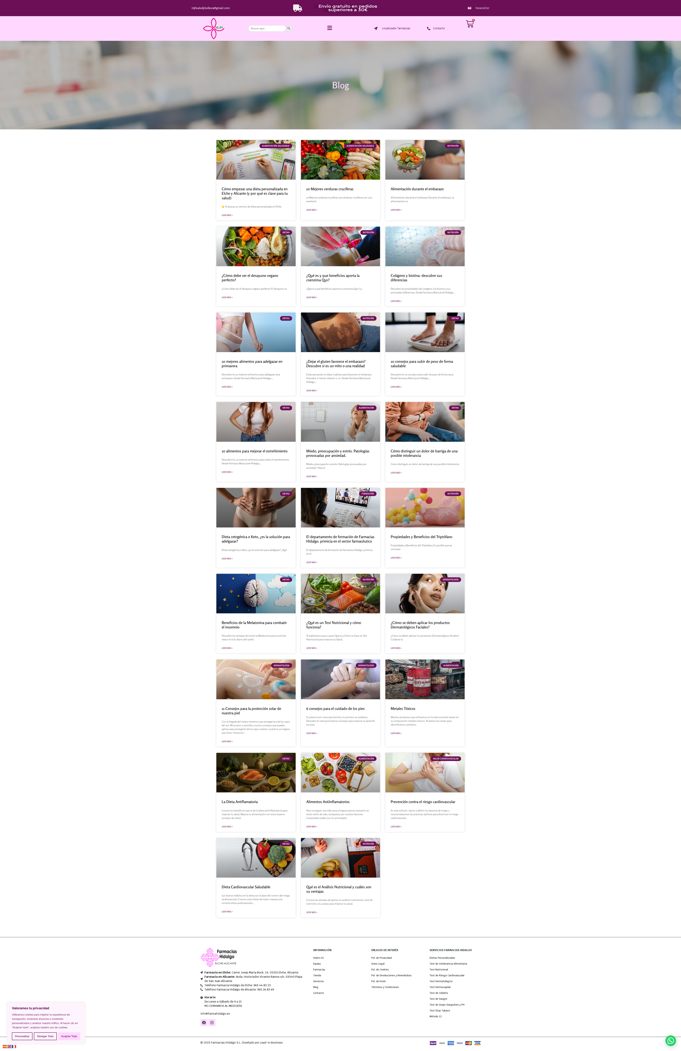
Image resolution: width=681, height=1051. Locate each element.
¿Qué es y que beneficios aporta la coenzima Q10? (332, 277)
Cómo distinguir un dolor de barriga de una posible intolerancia (424, 453)
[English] (9, 1046)
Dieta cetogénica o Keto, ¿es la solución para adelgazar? (256, 538)
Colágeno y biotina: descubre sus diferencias (416, 277)
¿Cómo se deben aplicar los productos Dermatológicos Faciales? (420, 624)
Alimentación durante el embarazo (417, 189)
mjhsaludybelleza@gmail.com (211, 8)
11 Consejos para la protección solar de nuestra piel (251, 710)
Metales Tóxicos (403, 708)
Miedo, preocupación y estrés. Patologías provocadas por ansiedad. (337, 453)
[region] (46, 1023)
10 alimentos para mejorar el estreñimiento (254, 451)
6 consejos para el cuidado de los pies (335, 708)
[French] (14, 1046)
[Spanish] (5, 1046)
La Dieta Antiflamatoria (240, 801)
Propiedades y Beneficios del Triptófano (421, 536)
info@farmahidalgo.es (215, 1014)
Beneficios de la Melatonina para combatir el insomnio (254, 624)
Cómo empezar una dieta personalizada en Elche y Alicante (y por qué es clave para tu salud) (255, 193)
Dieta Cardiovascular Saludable (246, 887)
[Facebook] (203, 1022)
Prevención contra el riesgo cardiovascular (423, 801)
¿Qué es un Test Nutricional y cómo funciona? (333, 624)
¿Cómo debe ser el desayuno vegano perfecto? (250, 277)
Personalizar (22, 1036)
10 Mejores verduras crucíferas (329, 189)
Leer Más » (227, 215)
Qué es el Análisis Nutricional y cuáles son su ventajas (338, 889)
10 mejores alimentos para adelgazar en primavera (252, 363)
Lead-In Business (271, 1042)
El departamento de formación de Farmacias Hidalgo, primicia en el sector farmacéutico (340, 538)
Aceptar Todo (69, 1036)
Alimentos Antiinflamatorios (328, 801)
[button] (670, 1040)
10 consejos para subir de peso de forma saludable (422, 363)
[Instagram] (211, 1022)
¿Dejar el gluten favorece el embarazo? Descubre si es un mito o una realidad (336, 363)
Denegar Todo (45, 1036)
